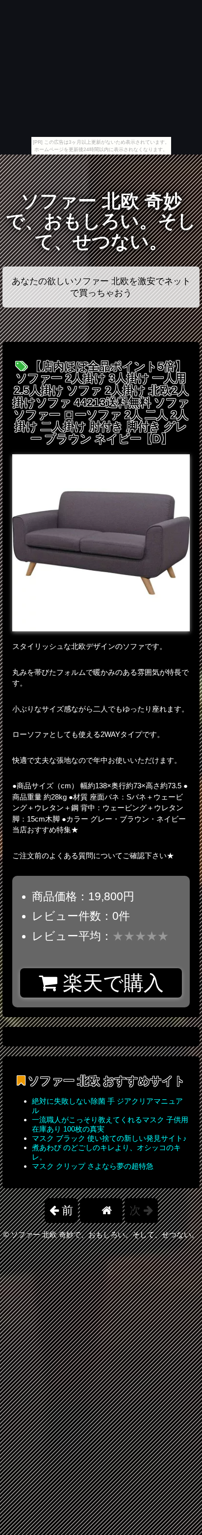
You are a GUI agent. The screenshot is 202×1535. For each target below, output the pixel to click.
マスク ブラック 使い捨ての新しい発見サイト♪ (109, 1138)
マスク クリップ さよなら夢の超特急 (92, 1166)
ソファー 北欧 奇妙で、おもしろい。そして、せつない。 (101, 221)
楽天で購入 (110, 983)
